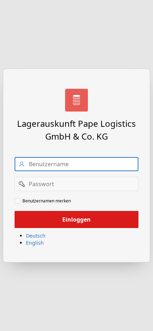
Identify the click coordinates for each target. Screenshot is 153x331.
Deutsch (36, 235)
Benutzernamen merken (46, 201)
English (35, 242)
